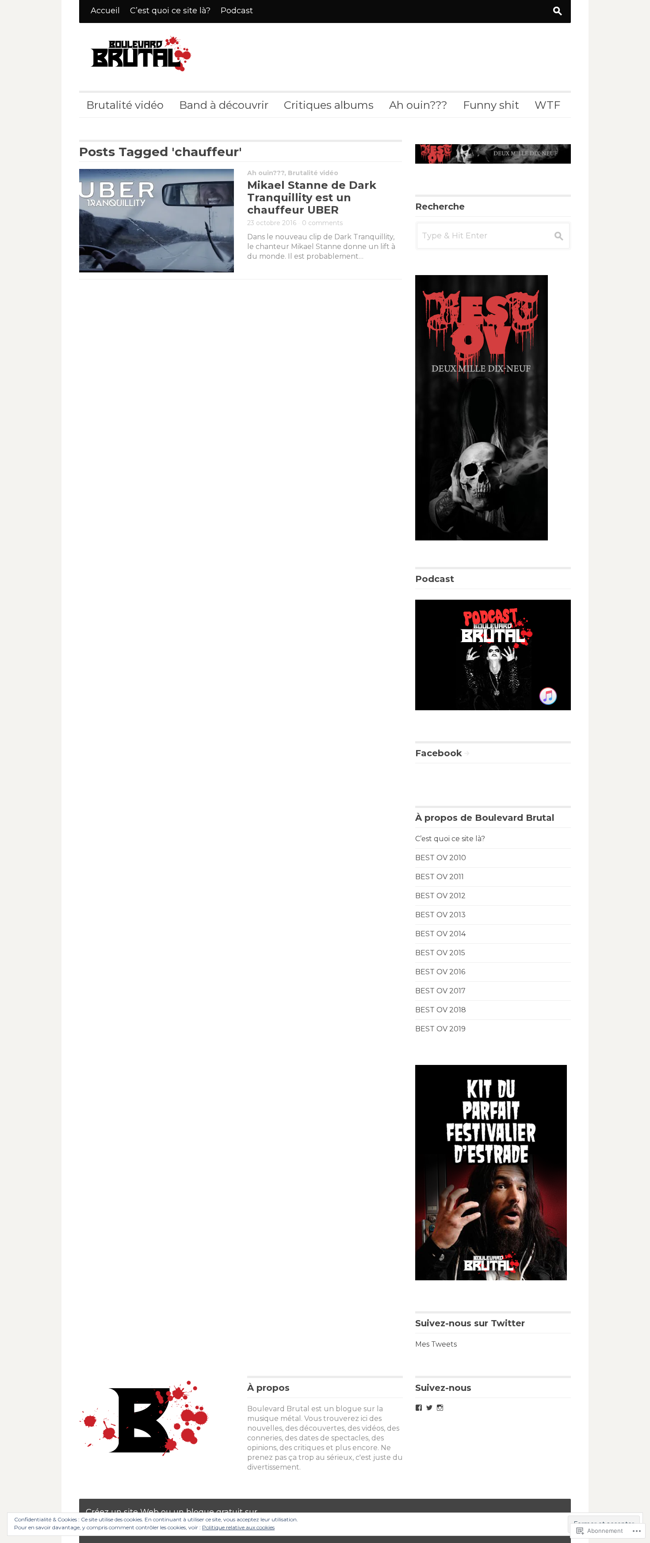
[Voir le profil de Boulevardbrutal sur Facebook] (418, 1407)
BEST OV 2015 (440, 953)
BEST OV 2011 (439, 877)
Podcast (237, 10)
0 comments (322, 223)
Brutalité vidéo (125, 105)
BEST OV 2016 (440, 972)
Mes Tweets (436, 1344)
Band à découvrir (223, 105)
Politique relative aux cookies (238, 1527)
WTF (547, 105)
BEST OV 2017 (440, 991)
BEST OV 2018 (440, 1010)
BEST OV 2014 (440, 934)
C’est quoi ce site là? (170, 10)
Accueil (105, 10)
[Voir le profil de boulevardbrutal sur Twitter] (429, 1407)
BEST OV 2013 (440, 915)
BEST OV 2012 (440, 896)
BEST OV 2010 (440, 858)
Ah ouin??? (418, 105)
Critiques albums (329, 105)
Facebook (438, 753)
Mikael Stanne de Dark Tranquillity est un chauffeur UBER (311, 197)
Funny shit (491, 105)
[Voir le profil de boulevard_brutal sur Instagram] (440, 1407)
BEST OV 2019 (440, 1029)
